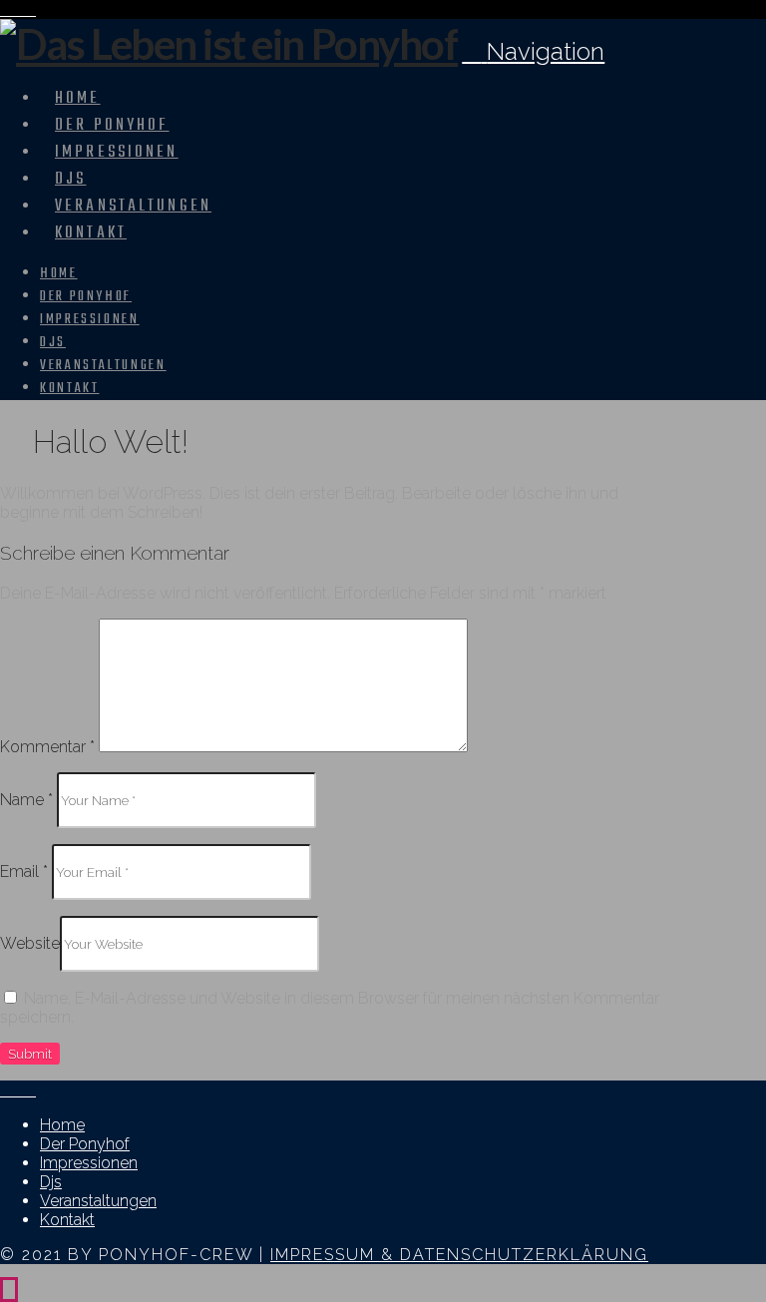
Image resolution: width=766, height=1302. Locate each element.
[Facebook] (6, 9)
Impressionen (89, 1162)
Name (26, 799)
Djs (51, 1181)
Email (24, 871)
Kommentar (47, 746)
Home (62, 1124)
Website (30, 943)
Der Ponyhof (85, 1143)
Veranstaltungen (98, 1200)
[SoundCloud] (30, 9)
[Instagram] (18, 9)
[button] (533, 51)
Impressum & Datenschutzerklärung (459, 1254)
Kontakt (67, 1219)
